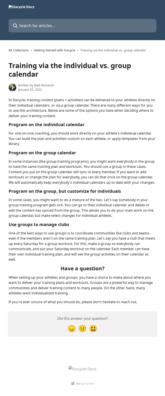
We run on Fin (85, 383)
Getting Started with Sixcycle (54, 50)
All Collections (19, 50)
